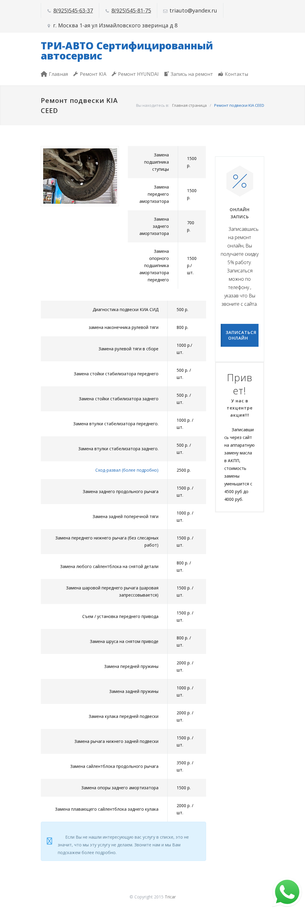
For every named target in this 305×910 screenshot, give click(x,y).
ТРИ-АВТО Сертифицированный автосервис (127, 50)
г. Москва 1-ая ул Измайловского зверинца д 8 (115, 25)
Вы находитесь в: (152, 105)
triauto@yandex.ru (193, 10)
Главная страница (189, 105)
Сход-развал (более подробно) (126, 470)
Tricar (170, 897)
